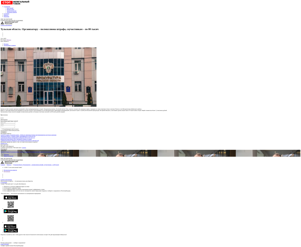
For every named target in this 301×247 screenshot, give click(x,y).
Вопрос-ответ (10, 9)
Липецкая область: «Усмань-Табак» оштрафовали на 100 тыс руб (18, 136)
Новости (6, 15)
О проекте (6, 13)
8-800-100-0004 (5, 244)
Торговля (6, 154)
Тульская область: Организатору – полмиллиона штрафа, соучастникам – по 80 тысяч (36, 164)
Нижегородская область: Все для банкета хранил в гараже (16, 139)
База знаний (10, 8)
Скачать (24, 147)
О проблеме (7, 6)
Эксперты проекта (12, 12)
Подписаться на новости (10, 170)
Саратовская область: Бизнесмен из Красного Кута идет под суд (18, 137)
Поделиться (7, 171)
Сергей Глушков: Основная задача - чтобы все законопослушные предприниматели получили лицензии (28, 135)
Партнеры (6, 16)
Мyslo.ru (9, 40)
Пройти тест (4, 143)
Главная (3, 164)
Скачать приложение (6, 25)
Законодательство (11, 11)
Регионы (6, 44)
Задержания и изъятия (10, 45)
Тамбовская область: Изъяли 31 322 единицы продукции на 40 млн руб (20, 140)
